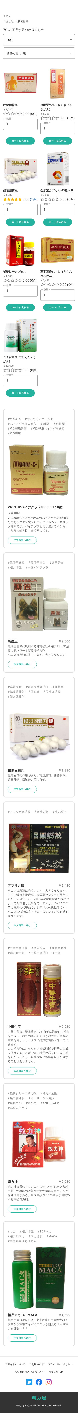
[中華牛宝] (39, 989)
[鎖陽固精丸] (39, 733)
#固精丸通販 (52, 691)
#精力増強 (15, 567)
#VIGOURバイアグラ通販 (48, 428)
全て (5, 16)
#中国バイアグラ (37, 567)
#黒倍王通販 (16, 562)
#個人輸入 (39, 948)
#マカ (12, 1231)
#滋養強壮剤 (16, 691)
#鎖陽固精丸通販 (37, 687)
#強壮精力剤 (57, 948)
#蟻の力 (31, 1103)
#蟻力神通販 (48, 1093)
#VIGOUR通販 (17, 428)
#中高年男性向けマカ (22, 1241)
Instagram (48, 1382)
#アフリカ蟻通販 (19, 811)
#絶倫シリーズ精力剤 (22, 1093)
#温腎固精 (15, 687)
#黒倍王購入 (37, 562)
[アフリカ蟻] (39, 848)
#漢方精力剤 (16, 952)
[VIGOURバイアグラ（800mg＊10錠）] (39, 470)
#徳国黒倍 (56, 562)
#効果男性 (60, 423)
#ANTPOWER (50, 1103)
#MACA (52, 1236)
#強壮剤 (57, 687)
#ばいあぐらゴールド (39, 419)
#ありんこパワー (19, 1107)
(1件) (33, 199)
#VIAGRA (14, 419)
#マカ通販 (36, 1236)
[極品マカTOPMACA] (39, 1277)
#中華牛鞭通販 (18, 948)
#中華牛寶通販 (38, 952)
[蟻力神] (39, 1144)
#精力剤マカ (16, 1236)
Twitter (29, 1382)
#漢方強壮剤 (16, 696)
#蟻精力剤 (42, 811)
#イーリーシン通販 (41, 1098)
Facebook (39, 1382)
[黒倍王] (39, 604)
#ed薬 (44, 423)
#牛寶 (56, 952)
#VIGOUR (14, 433)
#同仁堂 (34, 691)
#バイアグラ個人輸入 (22, 423)
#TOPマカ (45, 1231)
